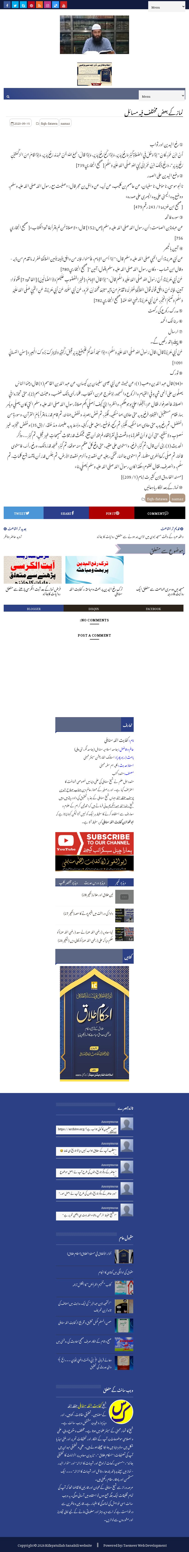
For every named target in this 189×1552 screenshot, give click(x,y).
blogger (34, 608)
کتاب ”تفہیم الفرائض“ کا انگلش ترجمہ (92, 1284)
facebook (153, 608)
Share (66, 512)
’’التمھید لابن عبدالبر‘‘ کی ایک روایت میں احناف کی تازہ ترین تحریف (84, 1306)
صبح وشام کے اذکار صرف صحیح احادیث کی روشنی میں (83, 1340)
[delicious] (55, 4)
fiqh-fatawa (49, 123)
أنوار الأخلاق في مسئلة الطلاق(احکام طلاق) (89, 1253)
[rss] (39, 4)
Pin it (111, 512)
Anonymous (109, 1120)
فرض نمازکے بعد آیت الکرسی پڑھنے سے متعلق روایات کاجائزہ (33, 590)
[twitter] (15, 4)
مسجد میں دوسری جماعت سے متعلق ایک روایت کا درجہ (160, 590)
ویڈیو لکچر (120, 882)
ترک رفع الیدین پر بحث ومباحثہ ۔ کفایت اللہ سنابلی (95, 590)
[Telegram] (71, 4)
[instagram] (47, 4)
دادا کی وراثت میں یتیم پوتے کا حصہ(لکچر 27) (88, 913)
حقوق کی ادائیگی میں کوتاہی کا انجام (115, 1271)
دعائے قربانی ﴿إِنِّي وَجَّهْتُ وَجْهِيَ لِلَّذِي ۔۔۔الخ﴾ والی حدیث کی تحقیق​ (84, 1363)
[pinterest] (31, 4)
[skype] (23, 4)
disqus (94, 608)
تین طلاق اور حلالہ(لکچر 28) (97, 894)
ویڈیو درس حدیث (94, 882)
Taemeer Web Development (145, 1544)
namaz (65, 123)
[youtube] (63, 4)
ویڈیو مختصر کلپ (68, 882)
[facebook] (7, 4)
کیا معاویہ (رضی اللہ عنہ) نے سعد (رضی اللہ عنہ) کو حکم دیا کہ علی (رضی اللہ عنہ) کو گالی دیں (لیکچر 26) (85, 935)
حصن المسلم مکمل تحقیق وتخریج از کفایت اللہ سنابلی (84, 1322)
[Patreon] (79, 4)
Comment (156, 512)
